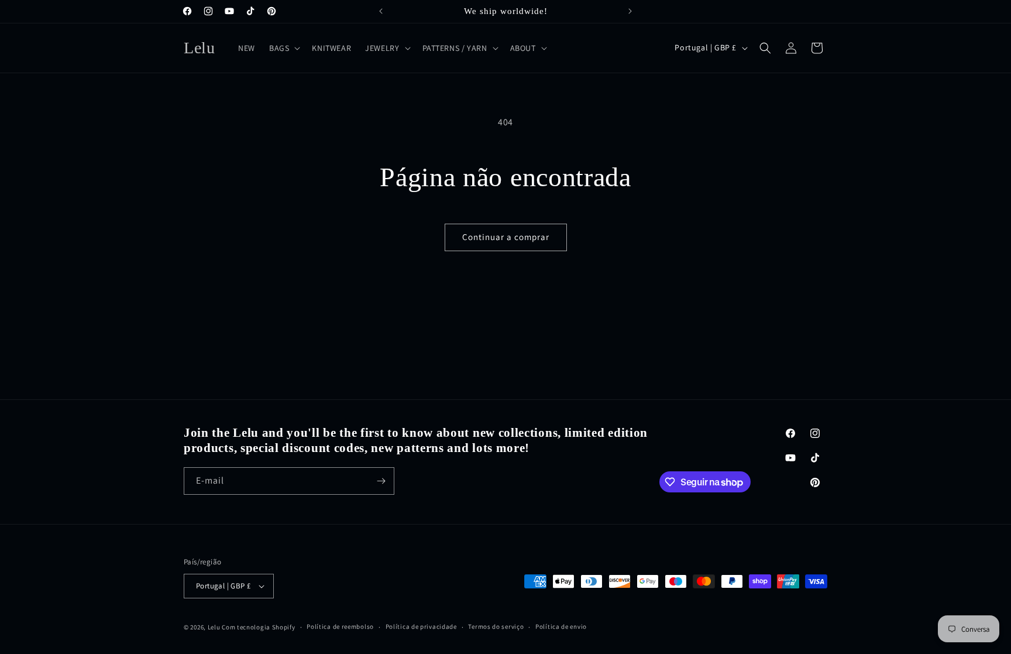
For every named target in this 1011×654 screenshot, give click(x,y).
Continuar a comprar (505, 236)
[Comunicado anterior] (381, 11)
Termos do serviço (496, 626)
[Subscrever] (381, 481)
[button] (283, 48)
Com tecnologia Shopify (258, 627)
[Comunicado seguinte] (630, 11)
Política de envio (561, 626)
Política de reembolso (340, 626)
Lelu (214, 627)
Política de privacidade (421, 626)
